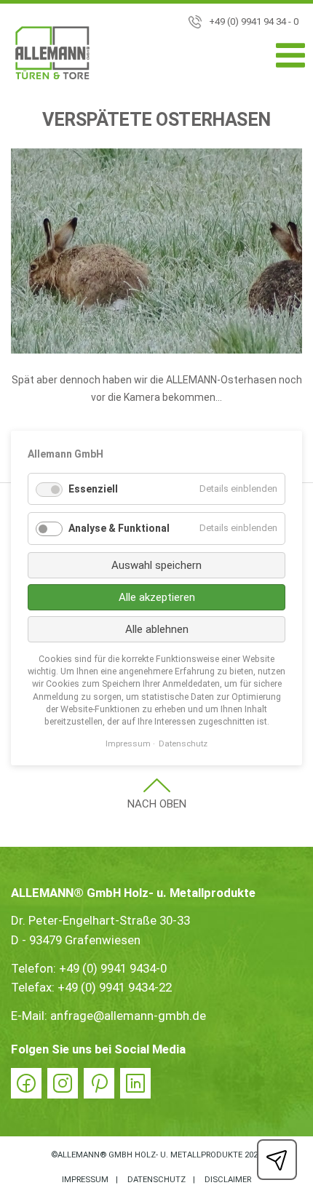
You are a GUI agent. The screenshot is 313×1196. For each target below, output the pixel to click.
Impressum (85, 1179)
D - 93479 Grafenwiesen (75, 940)
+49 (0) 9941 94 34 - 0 (253, 21)
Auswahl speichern (156, 565)
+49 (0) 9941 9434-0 (113, 968)
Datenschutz (156, 1179)
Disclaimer (228, 1179)
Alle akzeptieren (157, 597)
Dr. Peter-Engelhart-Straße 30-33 (100, 920)
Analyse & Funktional (119, 528)
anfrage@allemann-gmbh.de (128, 1015)
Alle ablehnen (157, 629)
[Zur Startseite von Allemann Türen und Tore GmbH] (53, 55)
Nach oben (156, 803)
